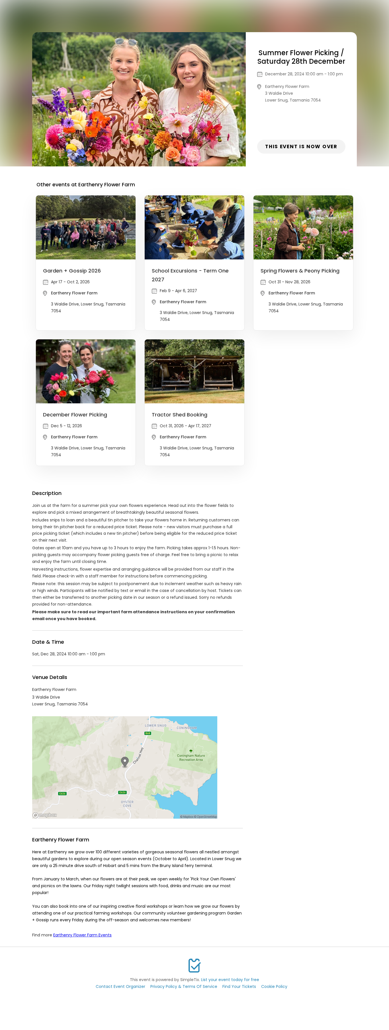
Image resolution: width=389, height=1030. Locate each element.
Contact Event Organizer (120, 986)
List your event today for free (230, 979)
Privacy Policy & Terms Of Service (183, 986)
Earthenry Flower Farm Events (82, 935)
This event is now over (301, 146)
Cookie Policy (274, 986)
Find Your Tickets (239, 986)
